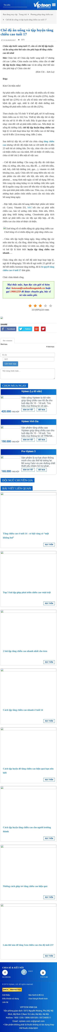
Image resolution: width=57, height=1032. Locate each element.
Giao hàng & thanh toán (38, 998)
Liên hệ (5, 1002)
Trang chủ (23, 14)
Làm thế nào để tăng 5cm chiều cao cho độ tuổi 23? (28, 945)
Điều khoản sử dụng (10, 998)
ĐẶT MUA (41, 410)
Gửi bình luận (10, 364)
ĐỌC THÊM (49, 545)
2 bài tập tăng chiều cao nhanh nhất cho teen (25, 651)
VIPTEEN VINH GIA (28, 1007)
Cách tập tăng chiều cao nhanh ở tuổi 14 (23, 710)
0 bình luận (50, 346)
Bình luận (4, 344)
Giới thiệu (6, 995)
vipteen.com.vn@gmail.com (32, 1021)
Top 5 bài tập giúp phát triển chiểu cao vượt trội (27, 592)
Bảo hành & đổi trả (36, 995)
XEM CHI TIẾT (28, 410)
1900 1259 (18, 1017)
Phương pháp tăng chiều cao (42, 14)
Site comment (7, 340)
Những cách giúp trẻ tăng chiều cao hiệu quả (25, 886)
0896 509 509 (31, 1017)
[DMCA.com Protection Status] (12, 989)
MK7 (29, 207)
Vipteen (11, 984)
